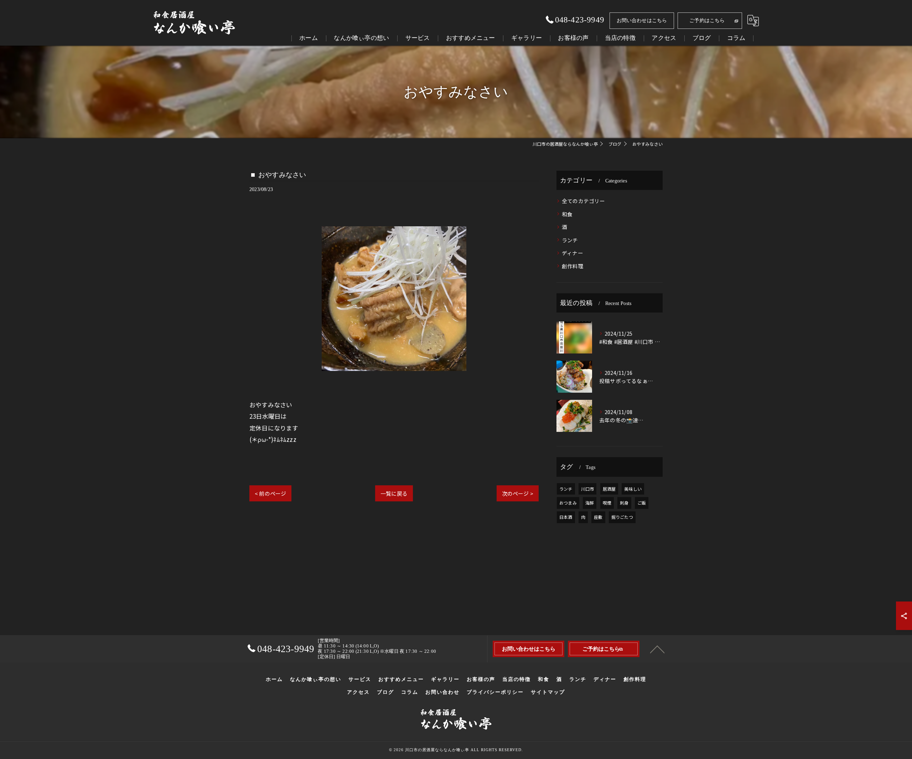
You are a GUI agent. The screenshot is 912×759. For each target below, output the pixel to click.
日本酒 (565, 517)
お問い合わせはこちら (642, 20)
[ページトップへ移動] (657, 649)
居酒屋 (609, 489)
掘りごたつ (622, 517)
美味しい (633, 489)
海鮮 (589, 503)
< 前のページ (270, 493)
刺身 (624, 503)
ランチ (570, 240)
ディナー (572, 253)
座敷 (598, 517)
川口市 (587, 489)
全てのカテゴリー (583, 201)
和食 (567, 214)
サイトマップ (548, 692)
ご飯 (641, 503)
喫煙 (607, 503)
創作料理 (573, 266)
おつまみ (568, 503)
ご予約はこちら (707, 20)
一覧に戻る (394, 493)
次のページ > (517, 493)
